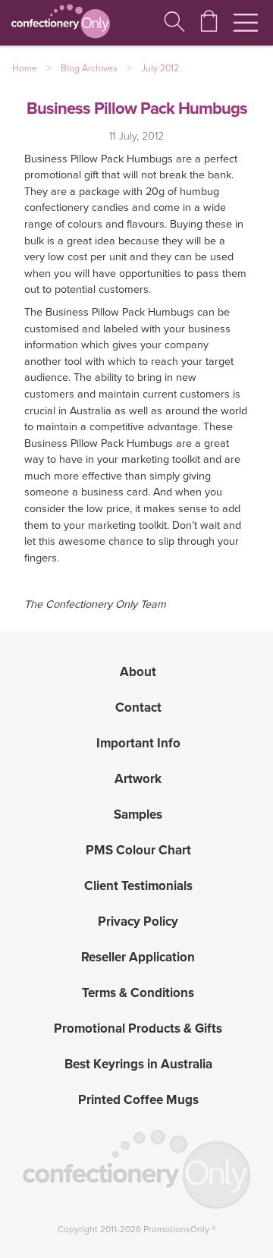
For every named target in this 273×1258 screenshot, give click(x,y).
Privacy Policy (138, 921)
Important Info (138, 743)
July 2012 (160, 68)
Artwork (138, 779)
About (138, 672)
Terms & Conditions (138, 993)
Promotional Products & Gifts (138, 1028)
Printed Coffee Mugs (138, 1100)
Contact (138, 707)
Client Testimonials (138, 886)
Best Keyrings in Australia (138, 1064)
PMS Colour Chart (138, 850)
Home (24, 68)
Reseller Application (138, 957)
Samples (138, 814)
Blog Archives (89, 68)
